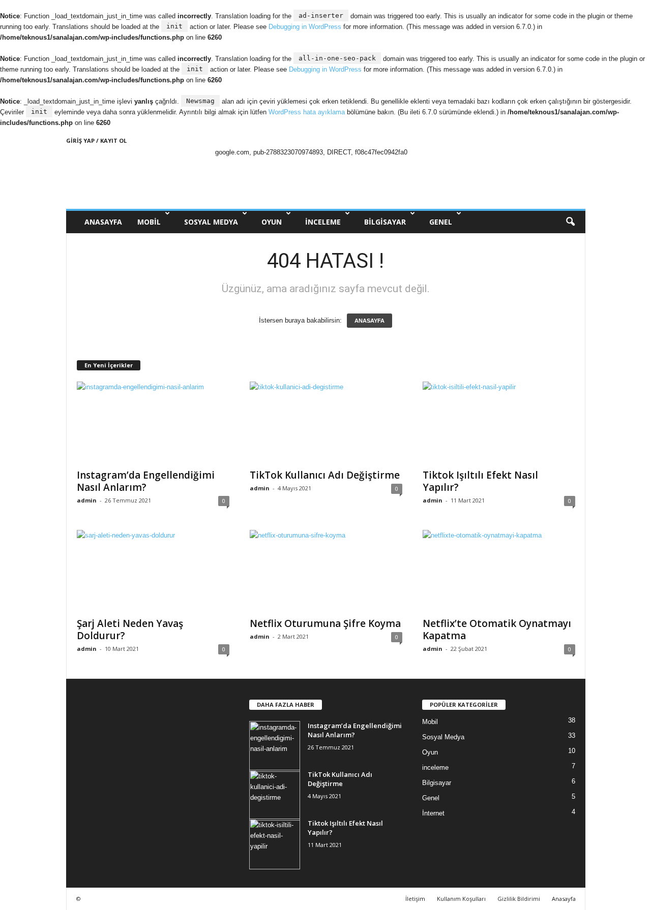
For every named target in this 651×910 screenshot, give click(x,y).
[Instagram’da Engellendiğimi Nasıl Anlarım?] (153, 422)
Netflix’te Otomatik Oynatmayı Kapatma (497, 629)
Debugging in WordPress (305, 26)
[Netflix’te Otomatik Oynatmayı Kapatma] (499, 570)
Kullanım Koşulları (461, 898)
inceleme (323, 222)
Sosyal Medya (211, 222)
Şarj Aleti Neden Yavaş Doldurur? (130, 629)
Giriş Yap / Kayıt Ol (96, 140)
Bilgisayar (385, 222)
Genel (440, 222)
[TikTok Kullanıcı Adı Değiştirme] (326, 422)
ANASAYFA (103, 222)
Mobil (149, 222)
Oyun (271, 222)
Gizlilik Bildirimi (518, 898)
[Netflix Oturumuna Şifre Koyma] (326, 570)
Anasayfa (564, 898)
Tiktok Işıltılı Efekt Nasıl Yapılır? (480, 481)
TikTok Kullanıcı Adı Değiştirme (325, 475)
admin (87, 500)
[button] (570, 222)
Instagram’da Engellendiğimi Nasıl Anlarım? (146, 481)
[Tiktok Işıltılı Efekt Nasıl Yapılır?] (499, 422)
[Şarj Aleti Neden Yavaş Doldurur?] (153, 570)
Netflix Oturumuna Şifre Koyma (325, 623)
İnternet (433, 813)
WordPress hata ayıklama (307, 112)
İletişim (415, 898)
